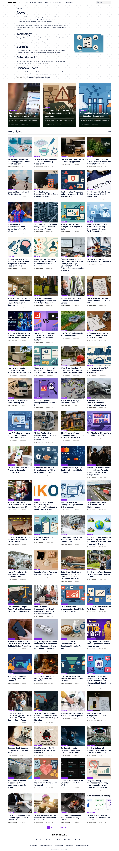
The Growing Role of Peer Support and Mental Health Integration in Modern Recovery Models (19, 262)
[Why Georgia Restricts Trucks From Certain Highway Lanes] (99, 490)
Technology (47, 77)
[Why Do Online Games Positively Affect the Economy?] (20, 664)
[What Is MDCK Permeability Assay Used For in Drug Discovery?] (46, 147)
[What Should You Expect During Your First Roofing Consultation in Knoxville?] (73, 356)
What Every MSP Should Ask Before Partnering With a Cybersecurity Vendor (45, 469)
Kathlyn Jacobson (14, 124)
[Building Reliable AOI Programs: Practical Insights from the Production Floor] (99, 736)
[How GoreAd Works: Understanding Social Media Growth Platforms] (73, 595)
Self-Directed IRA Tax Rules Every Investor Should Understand (98, 194)
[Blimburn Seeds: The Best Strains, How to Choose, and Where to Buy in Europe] (99, 147)
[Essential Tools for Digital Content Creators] (20, 180)
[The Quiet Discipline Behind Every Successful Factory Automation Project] (46, 212)
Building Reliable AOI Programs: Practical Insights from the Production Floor (99, 750)
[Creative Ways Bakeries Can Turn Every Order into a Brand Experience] (20, 525)
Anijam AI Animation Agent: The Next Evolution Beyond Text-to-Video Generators (19, 335)
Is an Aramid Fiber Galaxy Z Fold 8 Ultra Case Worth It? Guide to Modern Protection (19, 643)
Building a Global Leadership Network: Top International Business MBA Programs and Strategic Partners (99, 540)
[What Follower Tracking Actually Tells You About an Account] (99, 803)
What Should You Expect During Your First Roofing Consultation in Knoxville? (72, 370)
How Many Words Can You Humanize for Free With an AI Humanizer (46, 750)
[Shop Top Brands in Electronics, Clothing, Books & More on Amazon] (46, 180)
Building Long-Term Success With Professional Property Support (99, 574)
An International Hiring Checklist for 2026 (43, 538)
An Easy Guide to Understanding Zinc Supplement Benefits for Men (71, 644)
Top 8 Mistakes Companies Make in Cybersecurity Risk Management (72, 194)
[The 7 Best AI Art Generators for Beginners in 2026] (99, 421)
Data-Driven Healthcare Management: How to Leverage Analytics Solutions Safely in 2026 (71, 575)
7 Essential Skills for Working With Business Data (99, 607)
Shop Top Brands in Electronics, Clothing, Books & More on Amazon (46, 194)
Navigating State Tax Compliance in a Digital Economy (96, 715)
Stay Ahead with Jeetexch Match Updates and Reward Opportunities (98, 643)
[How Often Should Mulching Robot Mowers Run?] (73, 321)
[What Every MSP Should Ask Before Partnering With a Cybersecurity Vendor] (46, 456)
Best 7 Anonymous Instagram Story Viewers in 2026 (45, 402)
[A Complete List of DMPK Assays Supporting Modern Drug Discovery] (20, 147)
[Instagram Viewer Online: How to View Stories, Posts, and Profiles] (24, 105)
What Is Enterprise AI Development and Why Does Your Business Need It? (19, 504)
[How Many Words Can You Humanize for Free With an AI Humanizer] (46, 736)
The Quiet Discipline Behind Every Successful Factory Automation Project (45, 226)
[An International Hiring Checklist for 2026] (46, 525)
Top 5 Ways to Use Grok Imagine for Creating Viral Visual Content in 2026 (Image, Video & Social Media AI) (99, 680)
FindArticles (19, 8)
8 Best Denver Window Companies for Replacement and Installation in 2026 (72, 435)
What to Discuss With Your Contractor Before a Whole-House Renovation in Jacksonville (19, 301)
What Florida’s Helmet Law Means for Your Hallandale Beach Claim (45, 817)
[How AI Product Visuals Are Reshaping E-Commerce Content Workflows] (20, 421)
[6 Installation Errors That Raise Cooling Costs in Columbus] (99, 356)
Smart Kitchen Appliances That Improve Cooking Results (71, 817)
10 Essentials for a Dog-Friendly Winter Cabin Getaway (44, 678)
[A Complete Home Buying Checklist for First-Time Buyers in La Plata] (99, 321)
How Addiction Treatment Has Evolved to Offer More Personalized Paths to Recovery (45, 262)
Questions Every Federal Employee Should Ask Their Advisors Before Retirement (45, 370)
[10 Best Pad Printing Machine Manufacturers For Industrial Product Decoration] (46, 421)
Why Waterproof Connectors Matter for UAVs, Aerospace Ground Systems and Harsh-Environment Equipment (46, 644)
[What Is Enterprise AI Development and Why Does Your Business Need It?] (20, 490)
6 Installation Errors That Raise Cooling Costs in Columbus (97, 370)
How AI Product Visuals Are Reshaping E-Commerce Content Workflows (19, 435)
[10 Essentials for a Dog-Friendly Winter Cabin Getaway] (46, 664)
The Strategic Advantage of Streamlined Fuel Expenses (72, 714)
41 (62, 827)
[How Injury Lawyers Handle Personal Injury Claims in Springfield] (20, 803)
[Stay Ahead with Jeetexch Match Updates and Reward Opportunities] (99, 629)
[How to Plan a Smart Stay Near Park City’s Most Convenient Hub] (20, 560)
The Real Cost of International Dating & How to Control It (45, 782)
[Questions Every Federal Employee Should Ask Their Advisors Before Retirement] (46, 356)
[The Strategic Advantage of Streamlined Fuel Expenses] (73, 701)
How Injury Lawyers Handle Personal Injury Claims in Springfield (19, 817)
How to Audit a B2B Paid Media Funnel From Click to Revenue (72, 678)
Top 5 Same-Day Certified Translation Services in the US (98, 300)
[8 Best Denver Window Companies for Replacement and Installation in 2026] (73, 421)
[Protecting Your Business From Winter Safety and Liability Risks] (73, 525)
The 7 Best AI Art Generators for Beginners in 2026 (99, 434)
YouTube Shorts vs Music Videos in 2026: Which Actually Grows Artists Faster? (44, 336)
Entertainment (31, 77)
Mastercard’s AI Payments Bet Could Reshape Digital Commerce (71, 469)
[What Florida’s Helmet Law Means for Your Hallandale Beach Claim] (46, 803)
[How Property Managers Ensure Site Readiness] (73, 388)
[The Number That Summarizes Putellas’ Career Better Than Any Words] (20, 212)
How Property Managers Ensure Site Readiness (71, 401)
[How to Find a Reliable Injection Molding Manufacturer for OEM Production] (20, 768)
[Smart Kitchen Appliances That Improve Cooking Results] (73, 803)
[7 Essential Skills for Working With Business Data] (99, 595)
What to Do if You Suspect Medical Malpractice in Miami (99, 260)
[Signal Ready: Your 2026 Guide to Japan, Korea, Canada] (73, 286)
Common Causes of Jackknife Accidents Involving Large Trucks (96, 402)
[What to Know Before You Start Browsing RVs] (20, 388)
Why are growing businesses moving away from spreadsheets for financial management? (97, 783)
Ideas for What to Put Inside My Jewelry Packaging (45, 573)
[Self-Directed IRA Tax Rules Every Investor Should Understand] (99, 180)
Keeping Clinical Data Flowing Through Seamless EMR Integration (72, 504)
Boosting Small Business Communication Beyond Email (18, 750)
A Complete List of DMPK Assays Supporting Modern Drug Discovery (19, 161)
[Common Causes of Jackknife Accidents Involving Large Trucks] (99, 388)
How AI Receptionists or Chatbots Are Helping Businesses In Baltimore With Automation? (97, 227)
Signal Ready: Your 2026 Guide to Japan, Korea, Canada (71, 300)
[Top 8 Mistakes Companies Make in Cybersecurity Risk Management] (73, 180)
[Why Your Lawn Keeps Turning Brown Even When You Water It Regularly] (46, 286)
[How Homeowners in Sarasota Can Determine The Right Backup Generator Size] (20, 356)
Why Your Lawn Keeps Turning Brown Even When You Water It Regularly (45, 300)
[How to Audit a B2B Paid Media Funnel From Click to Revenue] (73, 664)
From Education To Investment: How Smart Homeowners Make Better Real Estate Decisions (45, 610)
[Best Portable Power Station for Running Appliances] (73, 147)
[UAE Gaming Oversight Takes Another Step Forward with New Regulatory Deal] (20, 595)
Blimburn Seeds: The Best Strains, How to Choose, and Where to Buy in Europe (99, 161)
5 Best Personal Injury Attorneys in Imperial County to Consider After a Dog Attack (59, 113)
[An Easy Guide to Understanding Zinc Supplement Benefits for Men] (73, 629)
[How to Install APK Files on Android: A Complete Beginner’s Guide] (20, 456)
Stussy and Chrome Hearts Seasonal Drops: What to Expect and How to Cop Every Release (98, 471)
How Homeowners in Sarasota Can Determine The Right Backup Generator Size (20, 370)
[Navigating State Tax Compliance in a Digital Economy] (99, 701)
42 (66, 827)
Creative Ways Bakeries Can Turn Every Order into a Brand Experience (19, 539)
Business (25, 77)
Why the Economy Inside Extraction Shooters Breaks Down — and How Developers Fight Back (46, 716)
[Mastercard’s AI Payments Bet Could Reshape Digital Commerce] (73, 456)
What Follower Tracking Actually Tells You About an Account (98, 817)
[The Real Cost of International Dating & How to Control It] (46, 768)
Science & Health (40, 77)
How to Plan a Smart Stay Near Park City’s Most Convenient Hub (18, 574)
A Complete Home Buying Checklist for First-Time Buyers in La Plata (97, 335)
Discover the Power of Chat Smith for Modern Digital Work (72, 782)
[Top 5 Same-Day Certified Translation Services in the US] (99, 286)
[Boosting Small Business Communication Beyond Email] (20, 736)
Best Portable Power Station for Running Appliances (72, 160)
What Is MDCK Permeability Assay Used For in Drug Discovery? (45, 161)
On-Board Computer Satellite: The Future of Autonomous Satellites (70, 750)
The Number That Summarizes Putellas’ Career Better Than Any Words (17, 227)
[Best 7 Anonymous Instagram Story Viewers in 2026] (46, 388)
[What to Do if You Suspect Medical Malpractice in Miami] (99, 247)
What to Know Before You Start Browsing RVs (18, 401)
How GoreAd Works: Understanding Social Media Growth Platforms (72, 608)
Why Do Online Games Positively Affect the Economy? (17, 678)
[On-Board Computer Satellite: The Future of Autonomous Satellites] (73, 736)
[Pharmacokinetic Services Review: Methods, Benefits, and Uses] (95, 105)
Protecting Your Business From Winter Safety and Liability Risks (71, 539)
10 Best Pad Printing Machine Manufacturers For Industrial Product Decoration (45, 436)
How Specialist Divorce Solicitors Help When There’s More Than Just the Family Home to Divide (45, 505)
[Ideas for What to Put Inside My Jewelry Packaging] (46, 560)
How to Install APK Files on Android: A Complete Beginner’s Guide (19, 469)
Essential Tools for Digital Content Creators (18, 193)
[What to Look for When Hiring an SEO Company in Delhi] (73, 212)
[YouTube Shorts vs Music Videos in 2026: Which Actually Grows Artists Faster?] (46, 321)
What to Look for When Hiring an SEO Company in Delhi (71, 226)
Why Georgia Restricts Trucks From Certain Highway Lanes (96, 504)
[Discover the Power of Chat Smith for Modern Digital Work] (73, 768)
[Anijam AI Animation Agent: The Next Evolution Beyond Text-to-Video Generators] (20, 321)
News (89, 397)
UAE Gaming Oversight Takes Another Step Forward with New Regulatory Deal (19, 608)
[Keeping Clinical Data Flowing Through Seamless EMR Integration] (73, 490)
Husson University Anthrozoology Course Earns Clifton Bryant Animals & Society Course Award (20, 716)
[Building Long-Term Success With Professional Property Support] (99, 560)
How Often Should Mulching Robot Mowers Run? (72, 334)
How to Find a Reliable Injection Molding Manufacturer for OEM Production (17, 783)
